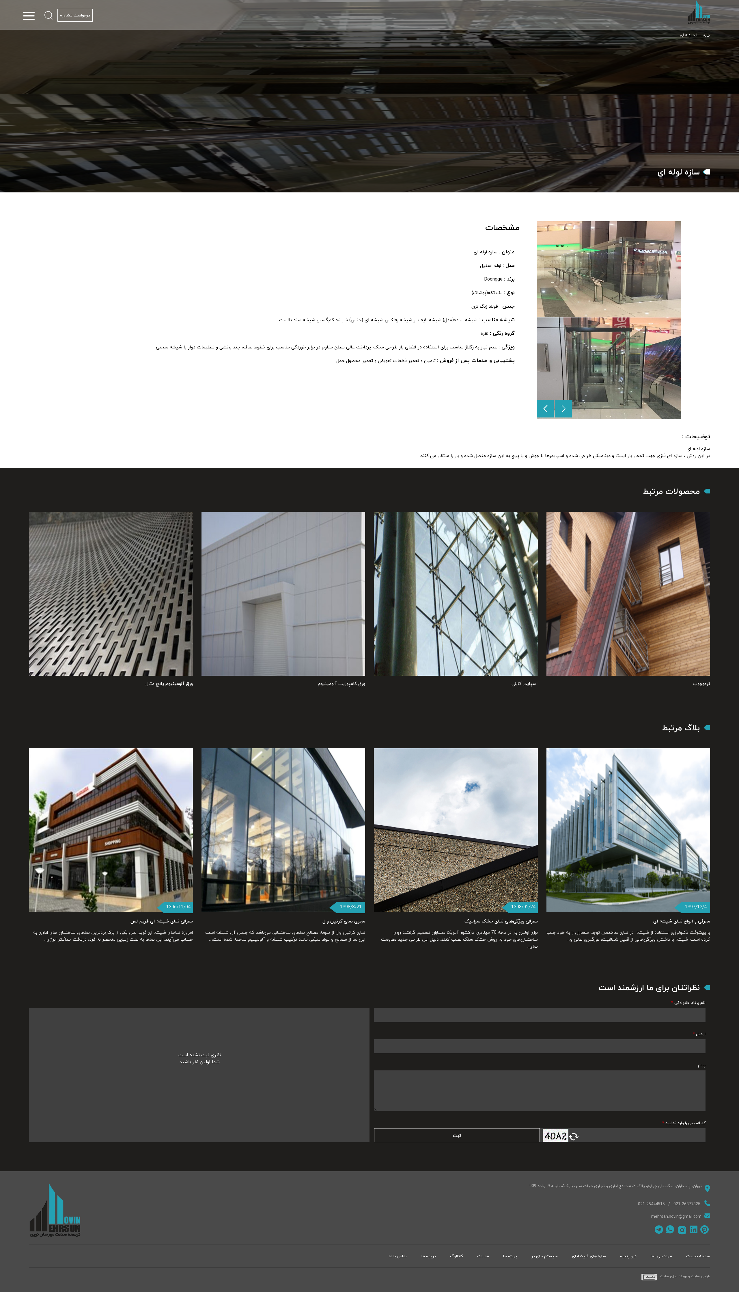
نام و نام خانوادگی (688, 1003)
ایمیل (699, 1034)
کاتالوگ (456, 1256)
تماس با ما (398, 1256)
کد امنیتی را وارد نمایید (684, 1123)
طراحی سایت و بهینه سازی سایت (685, 1276)
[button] (545, 408)
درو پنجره (628, 1256)
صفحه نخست (698, 1256)
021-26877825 (686, 1204)
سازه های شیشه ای (589, 1256)
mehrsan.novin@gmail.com (676, 1216)
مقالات (483, 1256)
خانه (706, 35)
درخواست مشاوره (75, 15)
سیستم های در (544, 1256)
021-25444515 (651, 1204)
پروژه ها (510, 1256)
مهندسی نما (661, 1256)
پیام (702, 1065)
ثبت (457, 1135)
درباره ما (428, 1256)
